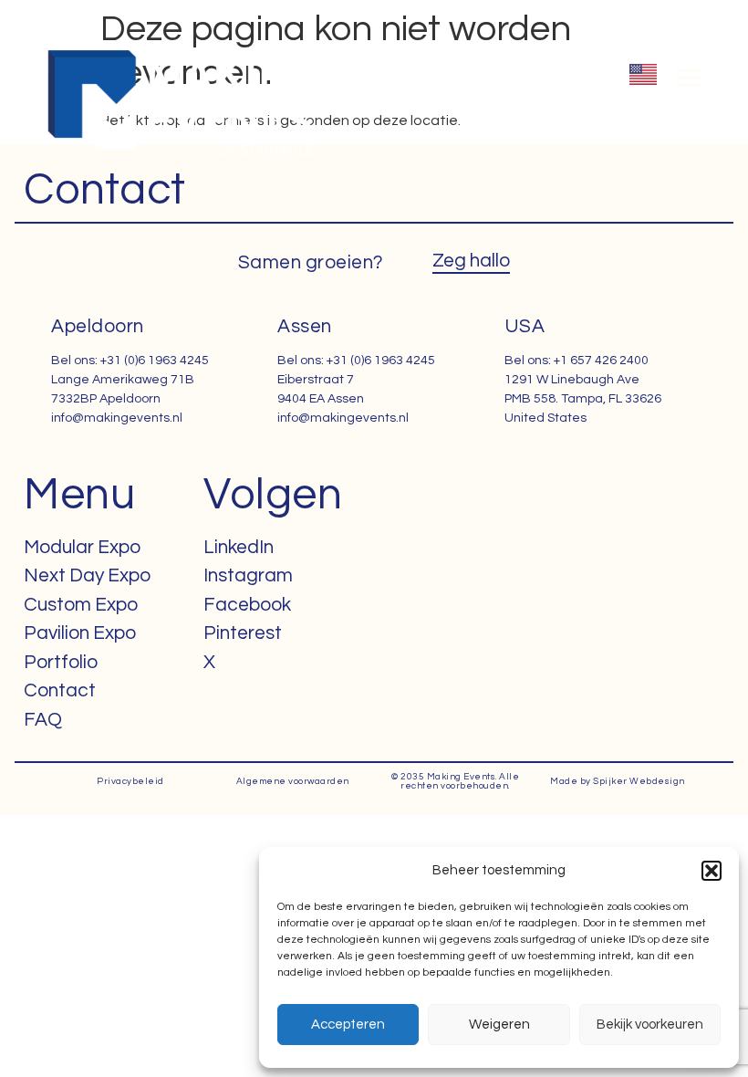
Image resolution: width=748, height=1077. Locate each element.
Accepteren (348, 1024)
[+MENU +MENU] (688, 77)
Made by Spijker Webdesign (617, 781)
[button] (711, 871)
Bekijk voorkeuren (650, 1024)
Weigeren (499, 1024)
